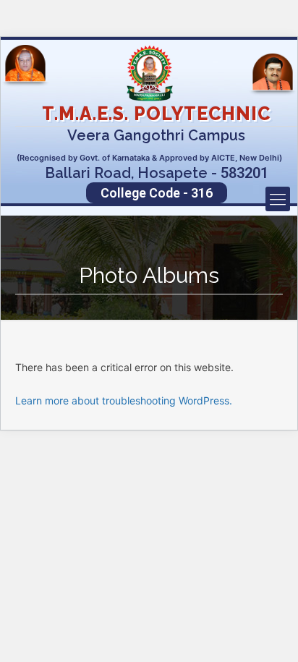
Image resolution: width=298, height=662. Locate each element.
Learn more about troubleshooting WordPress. (123, 400)
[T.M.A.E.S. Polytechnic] (149, 73)
